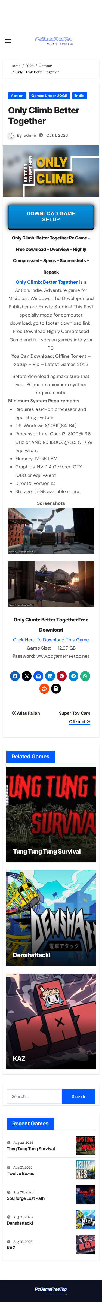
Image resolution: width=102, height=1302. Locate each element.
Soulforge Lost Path (26, 1198)
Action (17, 95)
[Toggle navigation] (8, 41)
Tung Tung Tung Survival (47, 851)
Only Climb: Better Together (47, 282)
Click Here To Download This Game (51, 640)
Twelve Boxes (20, 1173)
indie (79, 95)
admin (30, 135)
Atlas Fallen (28, 713)
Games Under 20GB (49, 95)
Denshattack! (32, 954)
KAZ (19, 1058)
